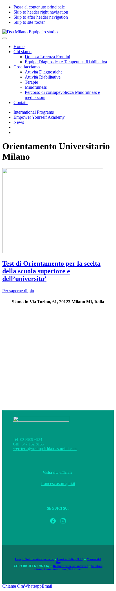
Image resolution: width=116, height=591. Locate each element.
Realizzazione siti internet (70, 566)
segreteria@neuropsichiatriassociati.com (45, 449)
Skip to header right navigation (41, 12)
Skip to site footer (29, 22)
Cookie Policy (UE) (70, 559)
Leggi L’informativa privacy (34, 559)
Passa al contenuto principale (39, 7)
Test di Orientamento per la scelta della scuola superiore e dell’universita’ (51, 271)
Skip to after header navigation (41, 17)
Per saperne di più (18, 290)
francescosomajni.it (58, 483)
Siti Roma (75, 569)
